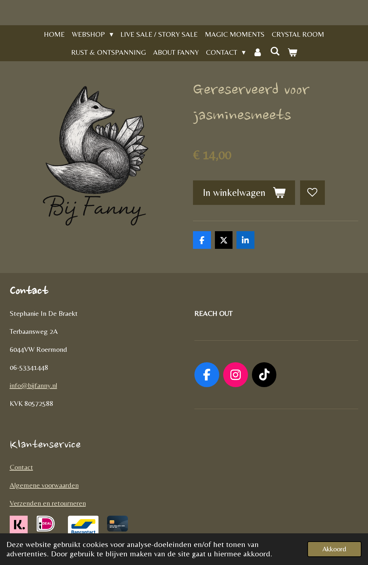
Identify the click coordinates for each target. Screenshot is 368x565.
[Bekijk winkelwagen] (292, 52)
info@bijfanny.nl (33, 385)
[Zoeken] (275, 51)
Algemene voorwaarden (44, 485)
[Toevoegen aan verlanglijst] (312, 192)
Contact (21, 467)
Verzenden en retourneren (48, 503)
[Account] (257, 52)
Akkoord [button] (334, 549)
